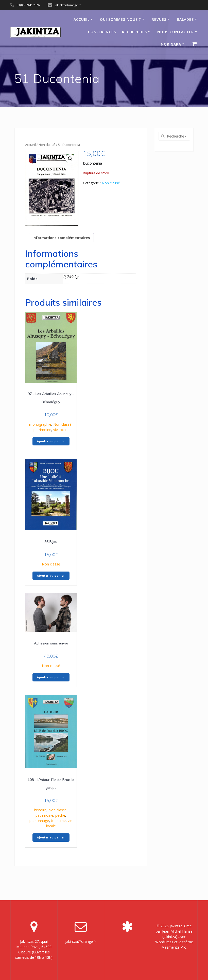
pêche (60, 815)
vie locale (60, 429)
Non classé (47, 144)
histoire (40, 810)
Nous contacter (175, 31)
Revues (159, 19)
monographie (40, 424)
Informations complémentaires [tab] (61, 237)
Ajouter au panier (51, 441)
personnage (39, 820)
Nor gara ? (172, 44)
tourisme (58, 820)
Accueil (82, 19)
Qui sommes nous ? (120, 19)
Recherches (134, 31)
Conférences (102, 31)
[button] (70, 158)
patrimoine (42, 429)
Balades (185, 19)
